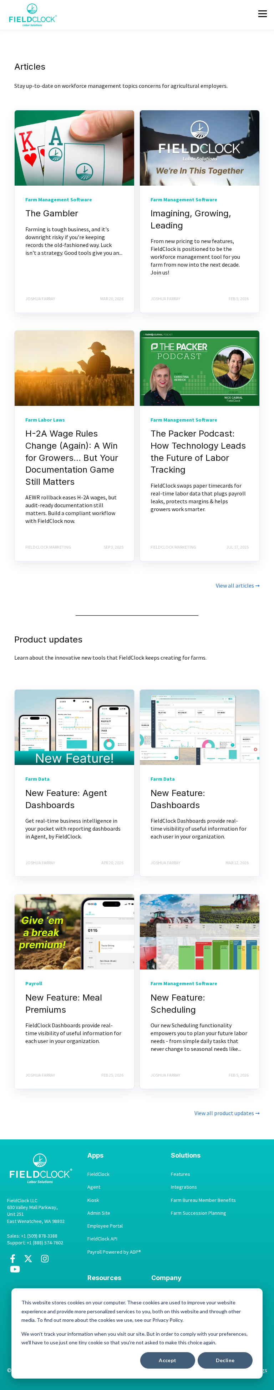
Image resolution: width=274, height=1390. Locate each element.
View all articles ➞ (238, 585)
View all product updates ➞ (227, 1113)
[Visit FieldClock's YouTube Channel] (15, 1272)
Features (180, 1174)
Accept (168, 1360)
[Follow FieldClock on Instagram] (44, 1261)
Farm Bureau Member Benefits (203, 1200)
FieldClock (98, 1174)
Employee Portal (105, 1226)
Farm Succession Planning (198, 1213)
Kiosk (93, 1200)
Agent (93, 1187)
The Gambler (51, 213)
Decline (225, 1360)
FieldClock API (102, 1239)
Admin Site (98, 1213)
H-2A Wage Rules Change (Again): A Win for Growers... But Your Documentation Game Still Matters (71, 457)
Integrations (184, 1187)
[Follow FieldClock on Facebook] (12, 1261)
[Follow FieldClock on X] (28, 1261)
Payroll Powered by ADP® (114, 1252)
